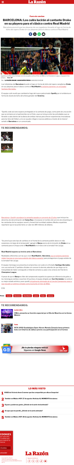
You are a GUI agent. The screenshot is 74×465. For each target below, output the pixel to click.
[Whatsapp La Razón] (39, 34)
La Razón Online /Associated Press (18, 80)
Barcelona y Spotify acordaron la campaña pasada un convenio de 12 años (29, 217)
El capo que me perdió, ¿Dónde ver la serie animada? (24, 411)
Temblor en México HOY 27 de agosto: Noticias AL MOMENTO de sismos (31, 398)
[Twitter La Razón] (35, 34)
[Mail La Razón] (43, 34)
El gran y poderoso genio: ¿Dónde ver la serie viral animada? (26, 405)
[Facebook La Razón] (30, 34)
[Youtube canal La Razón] (45, 461)
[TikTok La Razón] (41, 461)
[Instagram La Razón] (37, 461)
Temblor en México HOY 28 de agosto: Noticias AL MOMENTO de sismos (31, 417)
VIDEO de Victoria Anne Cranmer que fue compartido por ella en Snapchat (31, 392)
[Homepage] (37, 2)
